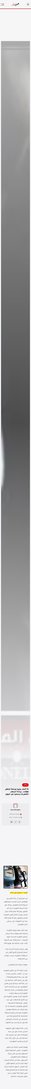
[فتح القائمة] (2, 4)
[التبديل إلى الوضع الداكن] (28, 4)
